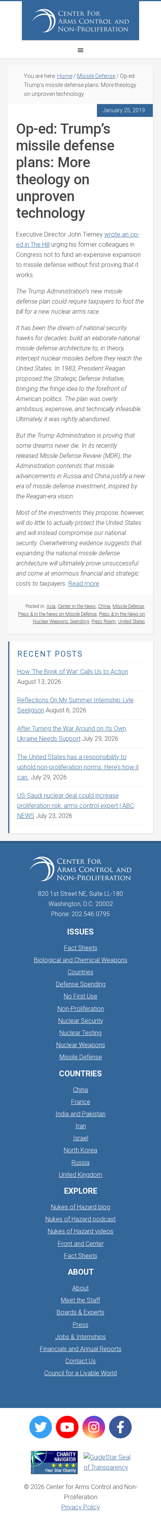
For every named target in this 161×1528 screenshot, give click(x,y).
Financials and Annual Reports (81, 1349)
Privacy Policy (80, 1507)
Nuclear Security (80, 1021)
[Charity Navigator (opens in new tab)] (54, 1462)
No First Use (80, 996)
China (104, 606)
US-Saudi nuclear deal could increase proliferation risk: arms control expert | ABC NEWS (75, 806)
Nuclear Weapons (80, 1045)
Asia (51, 606)
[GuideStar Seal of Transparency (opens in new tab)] (107, 1462)
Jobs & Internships (80, 1337)
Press (80, 1324)
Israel (80, 1138)
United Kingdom (80, 1174)
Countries (80, 972)
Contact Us (80, 1361)
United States (131, 621)
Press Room (103, 621)
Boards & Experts (80, 1312)
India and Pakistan (80, 1114)
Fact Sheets (80, 948)
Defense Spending (81, 984)
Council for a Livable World (80, 1373)
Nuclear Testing (80, 1033)
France (80, 1102)
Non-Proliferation (80, 1008)
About (80, 1288)
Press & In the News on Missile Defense (57, 614)
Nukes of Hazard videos (80, 1231)
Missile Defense (128, 606)
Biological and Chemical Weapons (80, 960)
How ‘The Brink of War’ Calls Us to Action (72, 671)
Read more (83, 583)
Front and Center (81, 1243)
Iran (80, 1126)
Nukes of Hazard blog (80, 1207)
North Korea (80, 1150)
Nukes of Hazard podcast (80, 1219)
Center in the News (77, 606)
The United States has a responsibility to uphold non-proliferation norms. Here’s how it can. (78, 767)
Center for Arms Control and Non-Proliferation (80, 20)
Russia (80, 1162)
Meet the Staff (80, 1300)
